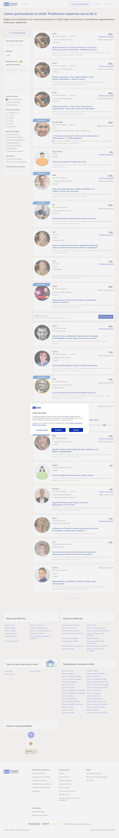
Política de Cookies (76, 423)
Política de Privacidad (39, 425)
